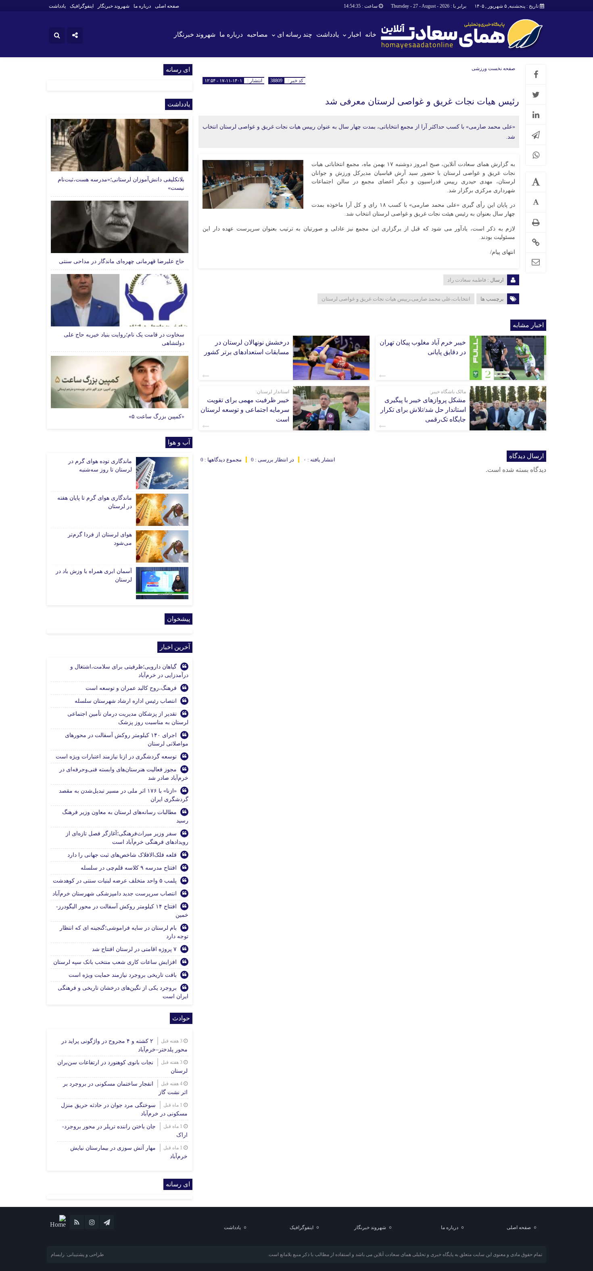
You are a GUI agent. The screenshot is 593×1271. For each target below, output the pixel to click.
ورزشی (479, 68)
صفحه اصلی (167, 6)
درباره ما (142, 6)
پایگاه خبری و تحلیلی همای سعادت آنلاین (413, 1254)
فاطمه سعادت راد (466, 280)
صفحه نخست (501, 68)
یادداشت (57, 6)
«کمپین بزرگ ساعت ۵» (156, 416)
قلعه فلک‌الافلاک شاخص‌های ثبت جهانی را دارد (122, 855)
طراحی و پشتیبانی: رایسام (77, 1254)
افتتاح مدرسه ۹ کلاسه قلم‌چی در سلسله (129, 868)
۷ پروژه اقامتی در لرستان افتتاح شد (134, 949)
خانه (370, 34)
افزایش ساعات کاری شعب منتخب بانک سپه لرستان (115, 962)
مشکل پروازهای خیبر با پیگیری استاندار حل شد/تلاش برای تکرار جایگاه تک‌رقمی (423, 410)
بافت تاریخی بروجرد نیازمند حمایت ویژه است (123, 975)
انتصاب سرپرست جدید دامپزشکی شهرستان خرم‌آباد (114, 894)
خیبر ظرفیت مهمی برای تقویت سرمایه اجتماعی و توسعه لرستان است (244, 410)
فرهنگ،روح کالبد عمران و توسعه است (131, 688)
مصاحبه (257, 34)
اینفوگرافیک (82, 6)
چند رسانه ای (294, 34)
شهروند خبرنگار (113, 6)
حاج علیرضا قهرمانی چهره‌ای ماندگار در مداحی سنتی (121, 261)
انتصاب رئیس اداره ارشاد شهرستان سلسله (126, 701)
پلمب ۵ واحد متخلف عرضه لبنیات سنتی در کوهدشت (115, 881)
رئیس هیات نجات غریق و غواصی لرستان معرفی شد (422, 101)
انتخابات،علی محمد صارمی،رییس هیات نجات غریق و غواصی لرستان (396, 299)
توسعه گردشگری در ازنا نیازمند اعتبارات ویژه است (116, 757)
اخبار (354, 34)
